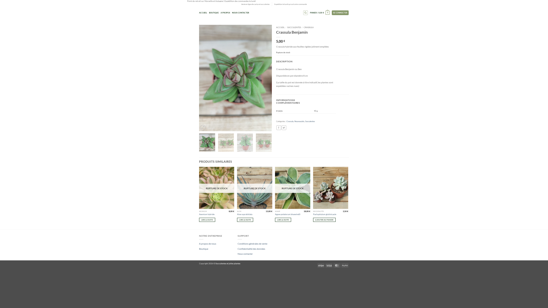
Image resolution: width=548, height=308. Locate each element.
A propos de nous (207, 243)
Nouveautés (299, 121)
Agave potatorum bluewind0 (287, 214)
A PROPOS (225, 13)
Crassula (309, 27)
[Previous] (204, 78)
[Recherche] (305, 12)
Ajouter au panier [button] (324, 220)
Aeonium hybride (206, 214)
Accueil (203, 13)
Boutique (214, 13)
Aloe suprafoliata (244, 214)
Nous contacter (245, 253)
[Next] (266, 78)
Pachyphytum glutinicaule (324, 214)
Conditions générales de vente (252, 243)
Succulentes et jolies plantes (227, 263)
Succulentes (294, 27)
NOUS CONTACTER (240, 13)
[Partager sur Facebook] (278, 127)
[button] (320, 13)
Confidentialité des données (251, 248)
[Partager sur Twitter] (284, 127)
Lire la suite (207, 220)
